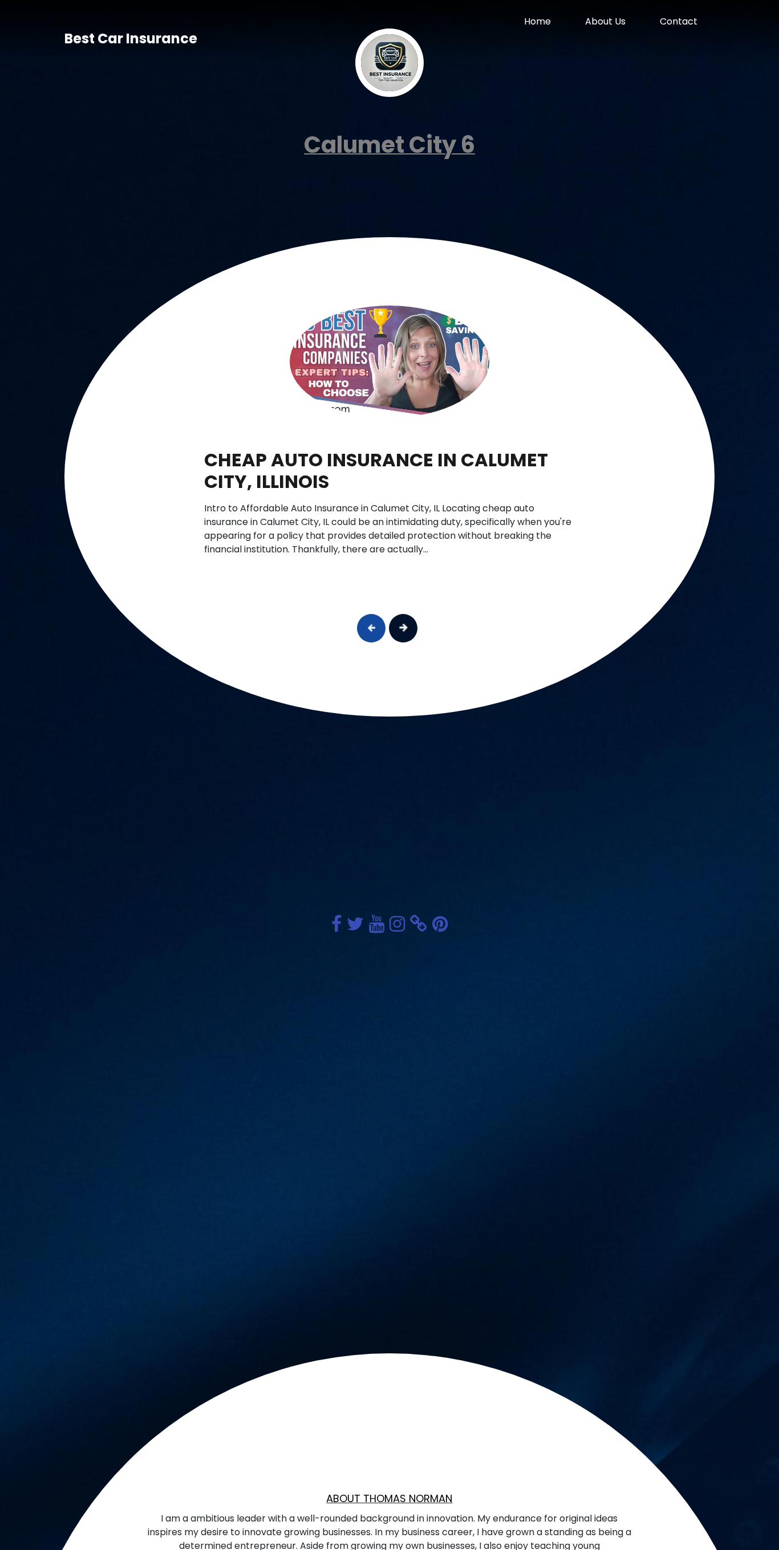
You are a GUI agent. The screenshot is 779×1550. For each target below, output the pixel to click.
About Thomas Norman (389, 1498)
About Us (605, 21)
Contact (678, 21)
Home (537, 21)
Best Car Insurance (130, 38)
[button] (371, 628)
